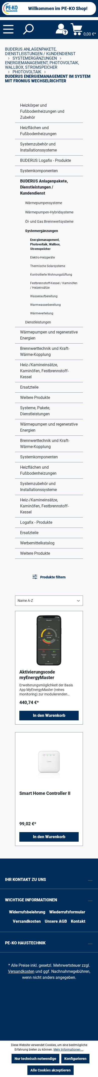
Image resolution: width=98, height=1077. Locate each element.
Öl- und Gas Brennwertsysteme (49, 221)
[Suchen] (28, 29)
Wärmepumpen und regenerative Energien (49, 335)
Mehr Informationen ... (68, 1049)
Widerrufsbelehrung (27, 912)
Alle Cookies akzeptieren (50, 1070)
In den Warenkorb (49, 715)
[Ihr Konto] (62, 29)
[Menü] (8, 29)
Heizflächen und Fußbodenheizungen (38, 130)
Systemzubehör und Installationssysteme (38, 147)
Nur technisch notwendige (35, 1059)
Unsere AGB (56, 921)
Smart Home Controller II (44, 793)
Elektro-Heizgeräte (42, 257)
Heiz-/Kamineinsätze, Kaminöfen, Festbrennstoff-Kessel (44, 370)
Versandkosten (27, 921)
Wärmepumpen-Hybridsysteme (49, 212)
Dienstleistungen (38, 322)
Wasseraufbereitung (44, 296)
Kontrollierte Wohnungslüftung (51, 274)
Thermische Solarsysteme (47, 266)
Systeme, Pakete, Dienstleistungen (35, 410)
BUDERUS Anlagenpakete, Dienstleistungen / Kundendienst (44, 187)
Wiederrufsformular (67, 912)
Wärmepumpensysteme (43, 203)
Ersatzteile (29, 387)
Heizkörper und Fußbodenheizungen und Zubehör (42, 111)
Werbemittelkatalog (37, 543)
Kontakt (78, 921)
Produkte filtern (52, 577)
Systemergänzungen (41, 231)
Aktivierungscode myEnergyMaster (37, 674)
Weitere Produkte (35, 397)
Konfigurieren (75, 1059)
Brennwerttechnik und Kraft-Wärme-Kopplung (44, 351)
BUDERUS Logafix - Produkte (45, 160)
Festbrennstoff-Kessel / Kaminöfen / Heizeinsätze (53, 285)
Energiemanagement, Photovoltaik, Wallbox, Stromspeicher (45, 244)
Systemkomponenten (39, 170)
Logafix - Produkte (36, 522)
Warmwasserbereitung (45, 305)
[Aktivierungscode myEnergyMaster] (49, 640)
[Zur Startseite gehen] (10, 8)
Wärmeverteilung (41, 313)
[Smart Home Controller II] (49, 761)
